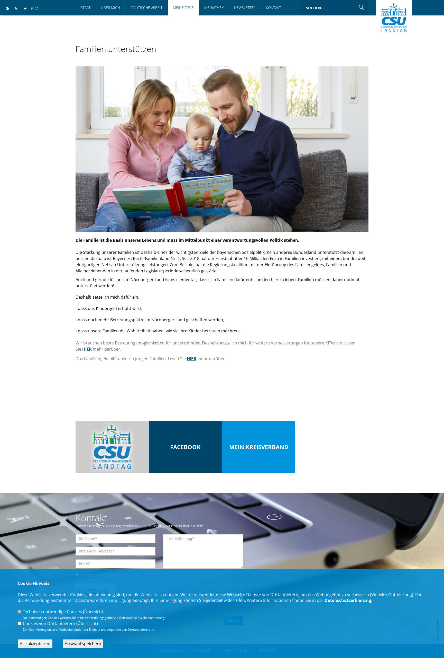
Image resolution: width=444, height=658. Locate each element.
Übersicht (93, 611)
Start (85, 7)
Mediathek (214, 7)
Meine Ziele (183, 7)
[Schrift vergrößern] (25, 9)
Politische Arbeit (146, 7)
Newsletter (244, 7)
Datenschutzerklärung (348, 600)
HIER (87, 349)
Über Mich (110, 7)
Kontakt (273, 7)
